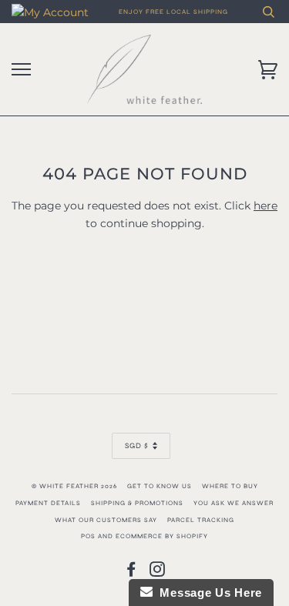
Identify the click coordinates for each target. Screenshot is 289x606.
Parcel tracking (200, 520)
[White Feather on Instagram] (158, 573)
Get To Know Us (159, 486)
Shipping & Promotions (137, 503)
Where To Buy (230, 486)
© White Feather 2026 (74, 486)
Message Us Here (207, 592)
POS (88, 536)
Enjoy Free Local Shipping (173, 11)
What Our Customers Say (106, 520)
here (265, 206)
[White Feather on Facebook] (131, 573)
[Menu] (21, 69)
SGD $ (137, 445)
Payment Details (48, 503)
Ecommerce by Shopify (162, 536)
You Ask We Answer (233, 503)
